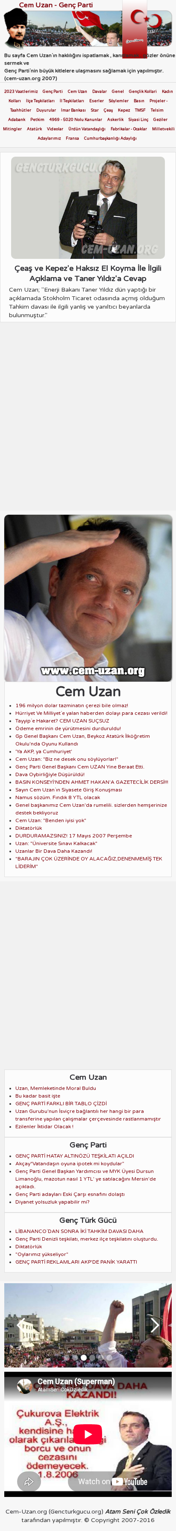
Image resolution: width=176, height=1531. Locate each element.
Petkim (37, 120)
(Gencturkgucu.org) (76, 1511)
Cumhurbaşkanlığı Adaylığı (110, 138)
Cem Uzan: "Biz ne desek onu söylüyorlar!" (66, 759)
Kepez (124, 110)
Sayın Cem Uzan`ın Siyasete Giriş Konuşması (68, 790)
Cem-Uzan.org (26, 1511)
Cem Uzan (77, 91)
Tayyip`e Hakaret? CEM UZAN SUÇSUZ (62, 721)
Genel (118, 91)
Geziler (160, 120)
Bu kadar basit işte (37, 1096)
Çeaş (108, 110)
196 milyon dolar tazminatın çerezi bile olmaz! (71, 705)
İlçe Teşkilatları (40, 101)
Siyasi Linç (138, 120)
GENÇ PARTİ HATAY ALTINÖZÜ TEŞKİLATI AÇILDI (74, 1156)
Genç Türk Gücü (88, 1220)
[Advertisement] (88, 418)
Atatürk (34, 129)
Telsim (157, 110)
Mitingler (12, 129)
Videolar (55, 129)
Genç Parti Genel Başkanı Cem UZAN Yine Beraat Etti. (79, 767)
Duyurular (46, 110)
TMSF (140, 110)
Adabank (16, 120)
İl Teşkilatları (72, 101)
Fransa (72, 138)
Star (95, 110)
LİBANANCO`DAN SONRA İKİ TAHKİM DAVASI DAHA (79, 1231)
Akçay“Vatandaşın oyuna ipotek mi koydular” (69, 1164)
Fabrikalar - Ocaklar (129, 129)
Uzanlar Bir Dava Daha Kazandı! (53, 851)
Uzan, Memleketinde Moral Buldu (55, 1088)
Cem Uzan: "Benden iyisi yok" (50, 820)
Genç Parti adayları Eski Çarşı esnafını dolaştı (70, 1194)
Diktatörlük (28, 828)
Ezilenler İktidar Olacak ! (44, 1127)
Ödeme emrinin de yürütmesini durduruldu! (68, 728)
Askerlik (115, 120)
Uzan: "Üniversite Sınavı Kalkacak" (56, 843)
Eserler (96, 101)
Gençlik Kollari (143, 91)
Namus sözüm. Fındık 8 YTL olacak (57, 797)
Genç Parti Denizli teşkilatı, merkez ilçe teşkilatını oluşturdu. (86, 1239)
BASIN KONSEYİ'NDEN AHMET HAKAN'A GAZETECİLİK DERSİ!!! (91, 782)
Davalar (99, 91)
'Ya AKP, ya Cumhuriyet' (43, 751)
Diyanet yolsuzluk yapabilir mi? (52, 1202)
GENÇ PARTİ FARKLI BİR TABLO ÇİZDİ (61, 1104)
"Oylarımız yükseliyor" (41, 1254)
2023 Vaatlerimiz (21, 91)
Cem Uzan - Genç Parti (56, 5)
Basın (139, 101)
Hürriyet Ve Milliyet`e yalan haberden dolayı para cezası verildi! (91, 713)
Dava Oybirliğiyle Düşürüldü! (50, 774)
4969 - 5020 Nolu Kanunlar (76, 120)
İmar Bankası (73, 110)
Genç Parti (53, 91)
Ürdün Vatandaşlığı (87, 129)
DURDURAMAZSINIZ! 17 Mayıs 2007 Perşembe (73, 836)
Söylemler (119, 101)
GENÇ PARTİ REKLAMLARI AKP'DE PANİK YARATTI (76, 1262)
